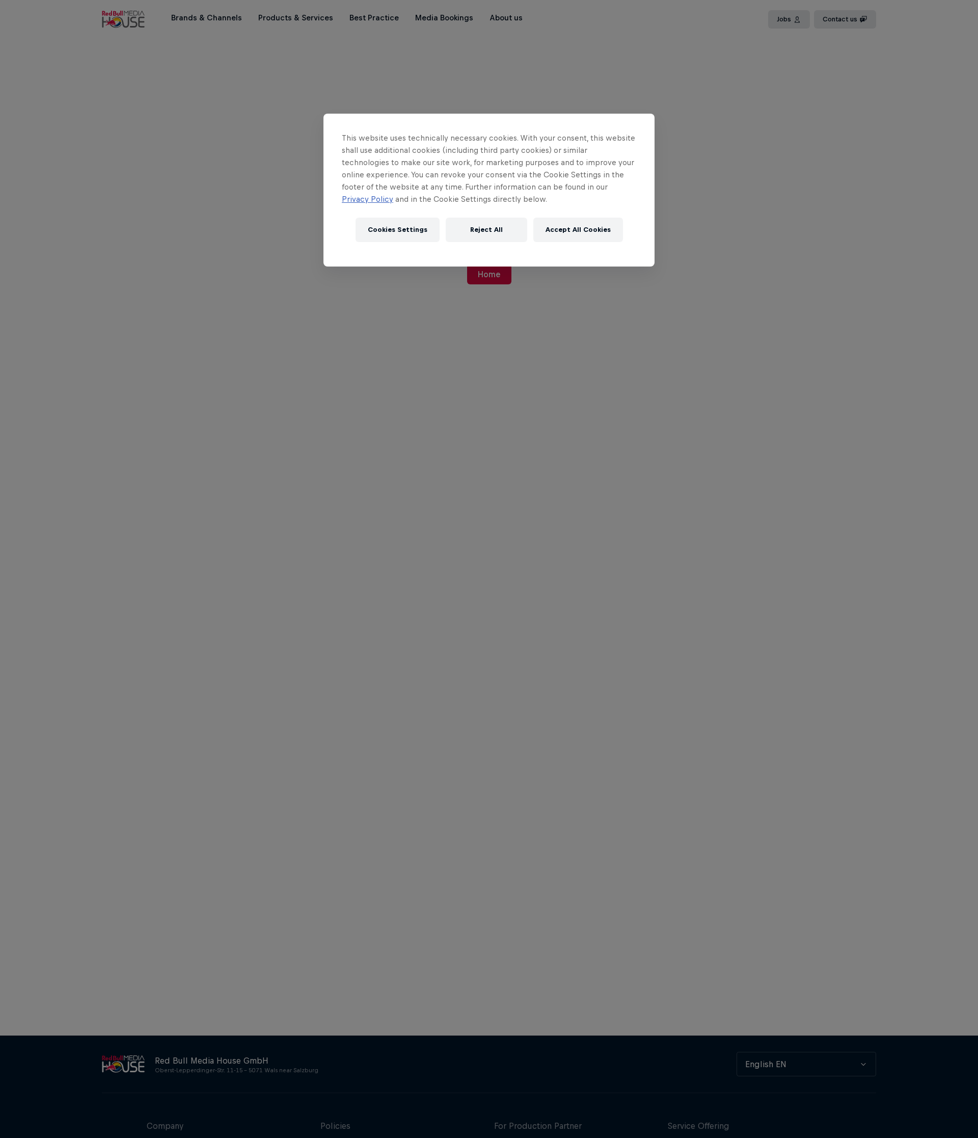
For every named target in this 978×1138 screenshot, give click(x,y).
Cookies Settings (397, 230)
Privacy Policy (367, 199)
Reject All (486, 230)
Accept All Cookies (578, 230)
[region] (489, 190)
